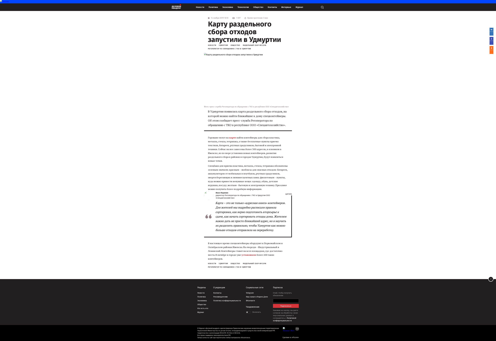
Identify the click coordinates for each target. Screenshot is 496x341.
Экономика (227, 7)
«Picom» (295, 337)
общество (235, 45)
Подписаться (285, 306)
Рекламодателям (220, 297)
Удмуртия (223, 45)
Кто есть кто (202, 308)
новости (212, 45)
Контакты (272, 7)
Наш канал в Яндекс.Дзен (257, 297)
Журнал (299, 7)
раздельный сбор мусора (254, 45)
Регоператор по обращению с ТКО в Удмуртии (229, 49)
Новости (200, 7)
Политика (213, 7)
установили (249, 254)
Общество (258, 7)
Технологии (243, 7)
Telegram (250, 293)
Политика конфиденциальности (227, 301)
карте (232, 137)
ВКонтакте (250, 301)
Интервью (286, 7)
